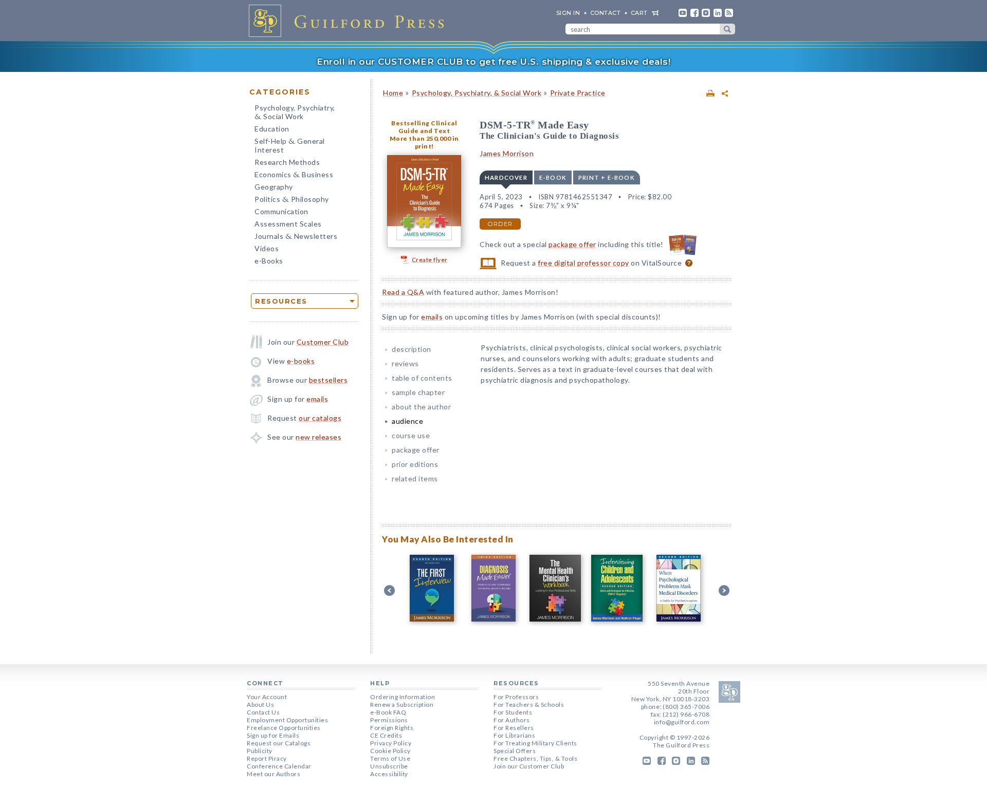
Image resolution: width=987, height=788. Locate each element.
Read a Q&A (403, 292)
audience (407, 421)
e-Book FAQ (388, 712)
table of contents (422, 377)
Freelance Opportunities (284, 727)
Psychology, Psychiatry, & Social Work (477, 92)
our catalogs (320, 418)
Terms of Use (390, 758)
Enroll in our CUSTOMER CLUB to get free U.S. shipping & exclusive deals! (493, 62)
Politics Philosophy (291, 200)
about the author (421, 406)
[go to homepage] (349, 20)
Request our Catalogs (278, 743)
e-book (552, 177)
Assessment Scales (288, 223)
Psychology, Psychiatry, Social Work (294, 113)
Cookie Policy (390, 751)
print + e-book (606, 177)
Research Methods (287, 162)
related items (415, 478)
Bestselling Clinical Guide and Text (424, 127)
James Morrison (507, 153)
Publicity (259, 751)
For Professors (516, 697)
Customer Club (323, 341)
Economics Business (293, 175)
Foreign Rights (391, 727)
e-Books (268, 260)
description (411, 349)
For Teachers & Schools (529, 704)
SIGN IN (568, 12)
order (500, 224)
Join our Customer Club (529, 766)
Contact (605, 12)
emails (317, 399)
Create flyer (430, 260)
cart (639, 12)
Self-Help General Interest (289, 145)
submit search (727, 29)
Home (393, 92)
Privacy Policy (390, 743)
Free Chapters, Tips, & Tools (535, 758)
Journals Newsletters (295, 237)
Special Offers (515, 751)
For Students (513, 712)
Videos (266, 248)
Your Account (267, 697)
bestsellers (328, 380)
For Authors (512, 720)
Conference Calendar (279, 766)
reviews (405, 363)
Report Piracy (267, 758)
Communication (281, 211)
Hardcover (506, 177)
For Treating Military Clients (535, 743)
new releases (318, 437)
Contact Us (263, 712)
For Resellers (514, 727)
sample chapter (418, 392)
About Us (260, 704)
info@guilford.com (682, 722)
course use (411, 435)
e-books (301, 361)
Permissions (389, 720)
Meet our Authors (273, 774)
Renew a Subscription (401, 704)
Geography (273, 186)
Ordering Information (402, 697)
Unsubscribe (389, 766)
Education (271, 128)
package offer (572, 244)
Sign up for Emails (273, 735)
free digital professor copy (583, 262)
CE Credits (386, 735)
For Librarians (514, 735)
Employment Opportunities (287, 720)
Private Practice (578, 92)
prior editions (415, 464)
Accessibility (389, 774)
